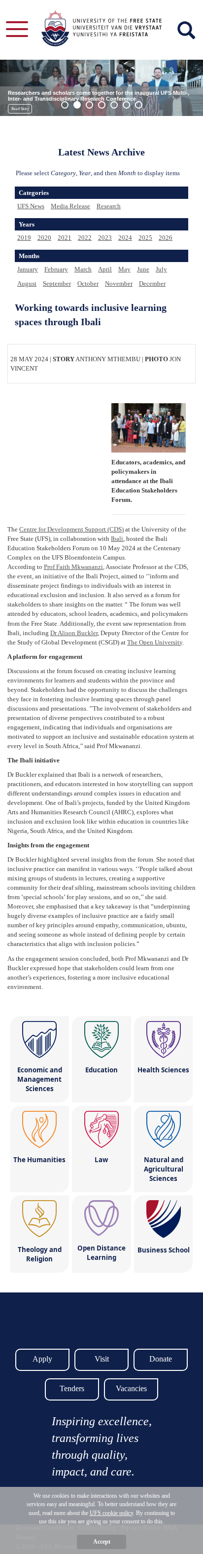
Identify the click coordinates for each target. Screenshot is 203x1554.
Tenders (72, 1388)
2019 (24, 237)
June (143, 269)
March (83, 269)
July (161, 269)
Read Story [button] (20, 109)
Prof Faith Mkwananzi (73, 566)
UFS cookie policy (111, 1513)
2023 (105, 237)
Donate (160, 1359)
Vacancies (131, 1388)
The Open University (154, 642)
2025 (145, 237)
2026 (165, 237)
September (57, 283)
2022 (85, 237)
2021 (64, 237)
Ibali (117, 538)
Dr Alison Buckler (74, 633)
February (56, 269)
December (152, 283)
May (124, 269)
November (119, 283)
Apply (42, 1359)
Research (109, 206)
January (27, 269)
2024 (125, 237)
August (26, 283)
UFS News (30, 206)
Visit (102, 1359)
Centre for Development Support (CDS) (71, 529)
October (88, 283)
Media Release (70, 206)
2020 (44, 237)
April (105, 269)
